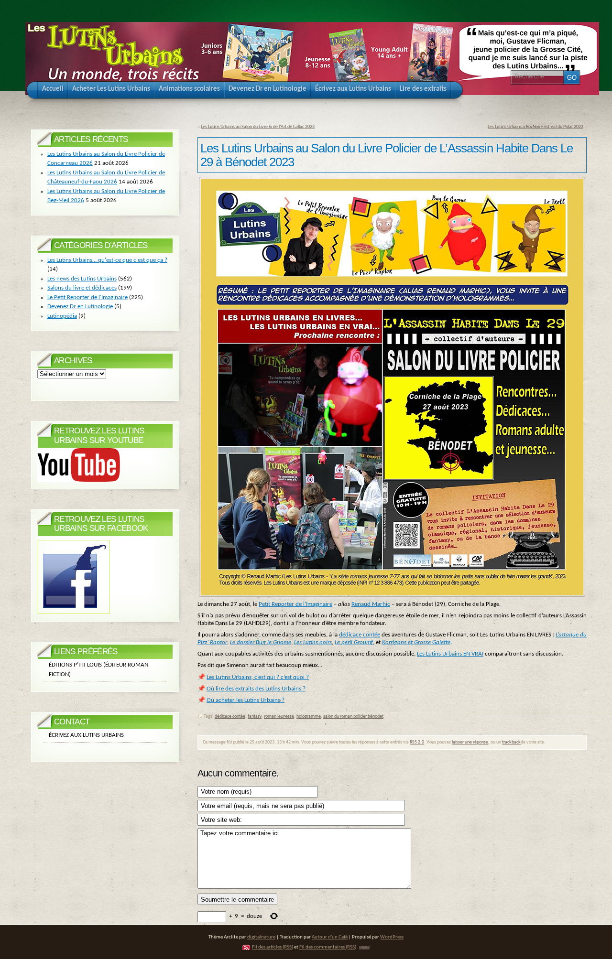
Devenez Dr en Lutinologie (80, 306)
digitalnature (261, 937)
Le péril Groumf (354, 642)
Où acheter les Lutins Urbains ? (245, 700)
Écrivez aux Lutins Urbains (86, 735)
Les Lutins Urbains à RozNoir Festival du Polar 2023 (535, 126)
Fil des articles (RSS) (272, 947)
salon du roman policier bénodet (353, 716)
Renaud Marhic (370, 604)
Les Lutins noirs (313, 642)
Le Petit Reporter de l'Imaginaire (87, 297)
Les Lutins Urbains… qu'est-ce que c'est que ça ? (107, 260)
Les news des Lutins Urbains (82, 279)
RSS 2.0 (417, 742)
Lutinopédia (62, 316)
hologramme (308, 716)
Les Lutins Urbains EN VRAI (450, 654)
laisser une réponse (470, 742)
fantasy (255, 716)
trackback (511, 742)
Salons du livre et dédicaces (82, 288)
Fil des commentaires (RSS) (327, 947)
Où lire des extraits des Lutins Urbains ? (256, 689)
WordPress (392, 937)
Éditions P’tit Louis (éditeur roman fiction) (98, 670)
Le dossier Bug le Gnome (260, 642)
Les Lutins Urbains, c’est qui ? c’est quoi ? (258, 677)
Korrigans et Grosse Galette (416, 642)
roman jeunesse (279, 716)
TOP (364, 948)
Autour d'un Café (330, 937)
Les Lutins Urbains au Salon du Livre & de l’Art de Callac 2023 (258, 126)
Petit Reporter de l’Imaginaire (295, 604)
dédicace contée (359, 635)
